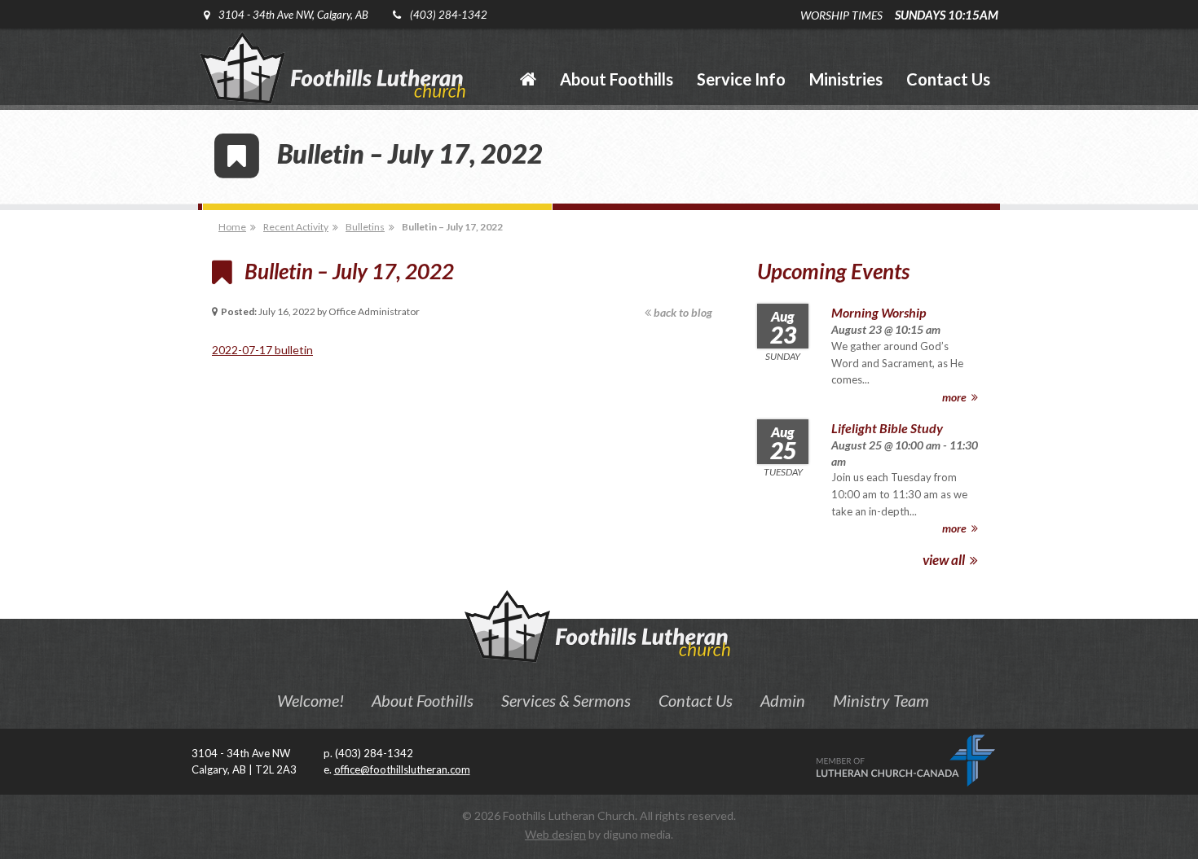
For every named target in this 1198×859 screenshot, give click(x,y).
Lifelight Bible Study (887, 428)
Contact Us (695, 700)
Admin (782, 700)
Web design (555, 834)
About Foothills (422, 700)
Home (232, 227)
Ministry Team (881, 700)
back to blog (681, 312)
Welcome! (310, 700)
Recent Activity (295, 227)
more (955, 397)
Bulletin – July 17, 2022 (452, 227)
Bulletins (365, 227)
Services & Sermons (566, 700)
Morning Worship (878, 312)
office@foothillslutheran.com (402, 769)
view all (945, 559)
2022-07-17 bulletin (262, 350)
